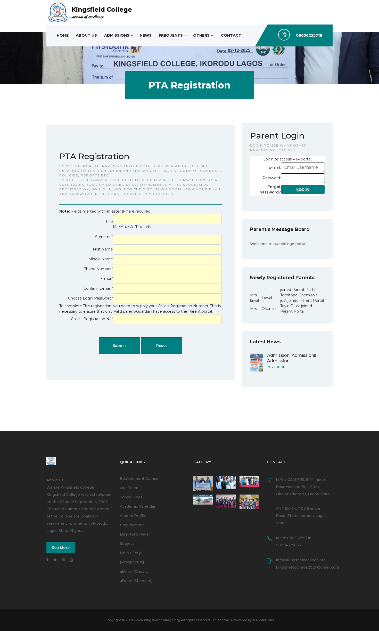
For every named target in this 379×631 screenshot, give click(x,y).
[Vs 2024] (226, 502)
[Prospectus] (132, 562)
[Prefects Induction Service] (249, 483)
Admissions (116, 35)
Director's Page (134, 534)
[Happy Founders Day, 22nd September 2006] (226, 483)
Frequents (171, 35)
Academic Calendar (137, 506)
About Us (86, 35)
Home (63, 35)
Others (201, 35)
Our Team (129, 488)
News (146, 35)
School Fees (131, 497)
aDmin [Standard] (136, 580)
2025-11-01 (275, 367)
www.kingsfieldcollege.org (157, 620)
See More (61, 547)
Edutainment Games (139, 478)
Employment (132, 525)
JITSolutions (263, 620)
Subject (127, 543)
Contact (231, 35)
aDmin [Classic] (134, 571)
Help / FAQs (131, 553)
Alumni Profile (133, 515)
